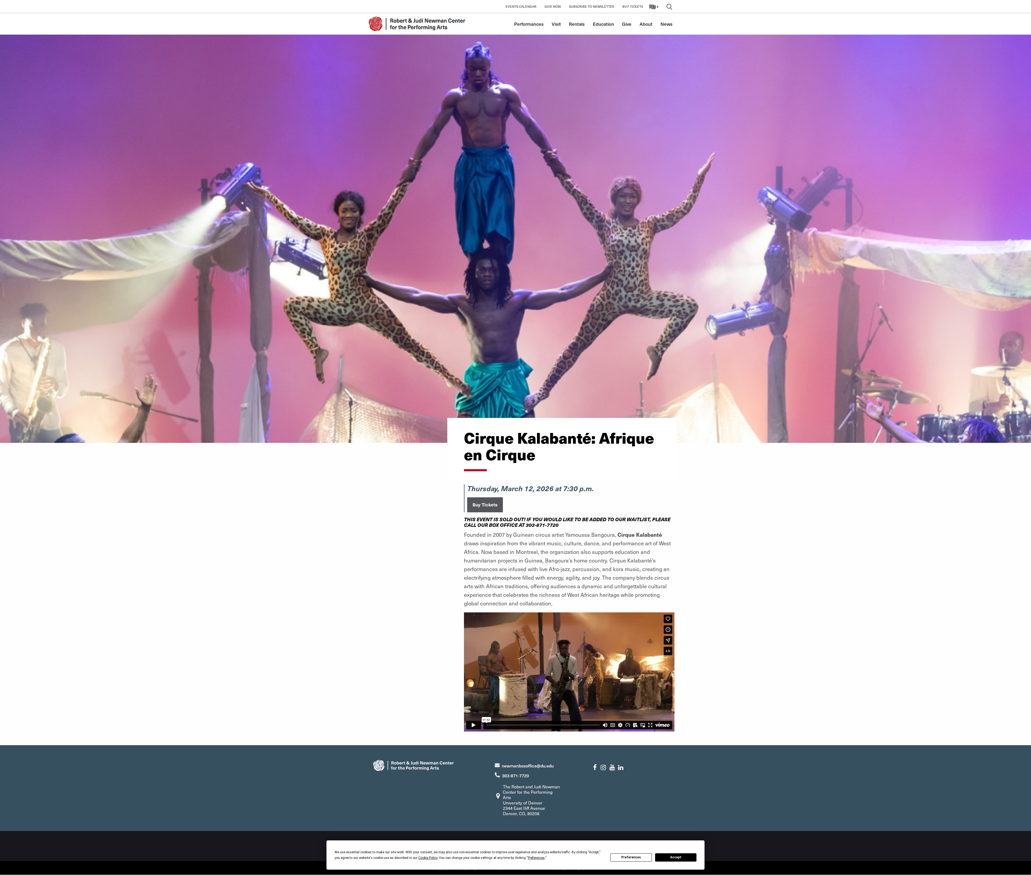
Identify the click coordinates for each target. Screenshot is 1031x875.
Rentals (577, 24)
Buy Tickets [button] (632, 6)
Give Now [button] (552, 6)
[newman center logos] (413, 764)
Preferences (631, 857)
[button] (654, 6)
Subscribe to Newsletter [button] (591, 6)
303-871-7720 (515, 775)
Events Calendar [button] (521, 6)
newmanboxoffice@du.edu (528, 766)
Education (603, 24)
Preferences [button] (536, 858)
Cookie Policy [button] (427, 858)
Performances (529, 24)
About (646, 24)
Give (626, 24)
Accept (675, 857)
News (666, 24)
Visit (556, 24)
